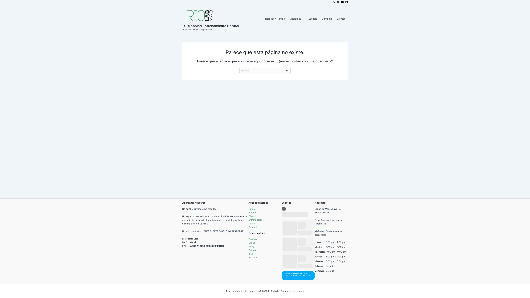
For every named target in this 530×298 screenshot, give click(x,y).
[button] (302, 18)
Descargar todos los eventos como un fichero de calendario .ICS (297, 275)
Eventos (341, 18)
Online (251, 242)
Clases (251, 216)
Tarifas (251, 223)
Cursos (252, 250)
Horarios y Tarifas (275, 18)
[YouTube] (342, 2)
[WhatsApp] (334, 2)
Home (251, 208)
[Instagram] (338, 2)
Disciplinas (295, 18)
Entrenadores (255, 219)
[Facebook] (346, 2)
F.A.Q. (251, 246)
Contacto (327, 18)
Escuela (313, 18)
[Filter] (284, 209)
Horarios (252, 257)
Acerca (252, 212)
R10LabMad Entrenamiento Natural (211, 26)
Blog (250, 253)
